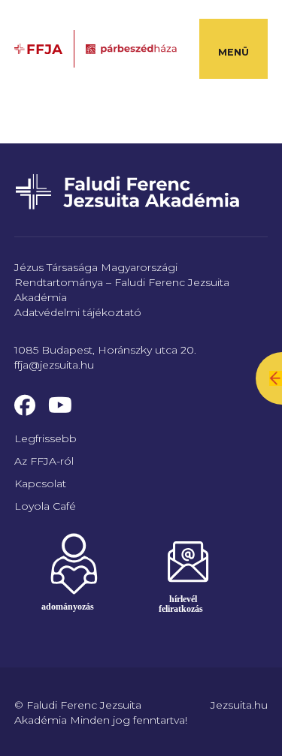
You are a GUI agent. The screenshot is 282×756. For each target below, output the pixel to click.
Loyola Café (45, 506)
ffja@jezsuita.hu (54, 365)
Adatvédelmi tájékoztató (77, 312)
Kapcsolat (40, 483)
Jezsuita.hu (239, 705)
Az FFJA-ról (44, 461)
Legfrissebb (45, 438)
